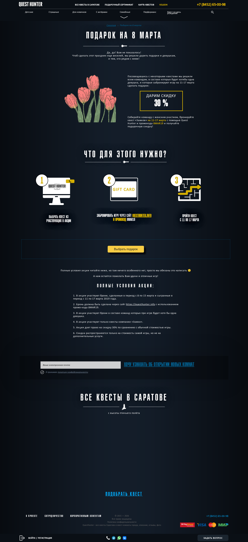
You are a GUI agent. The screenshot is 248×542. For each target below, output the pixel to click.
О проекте (32, 516)
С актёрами (101, 11)
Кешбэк (163, 4)
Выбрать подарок (126, 249)
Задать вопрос (213, 537)
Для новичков (79, 11)
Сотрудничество (54, 516)
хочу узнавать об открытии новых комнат (159, 364)
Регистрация (45, 537)
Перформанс (149, 11)
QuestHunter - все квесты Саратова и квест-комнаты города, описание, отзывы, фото (122, 525)
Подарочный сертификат (119, 4)
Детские (29, 11)
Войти (31, 537)
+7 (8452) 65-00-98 (211, 4)
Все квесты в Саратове (87, 4)
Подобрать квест (124, 494)
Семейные (125, 11)
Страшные (54, 11)
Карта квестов (146, 4)
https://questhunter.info (140, 304)
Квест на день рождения (174, 12)
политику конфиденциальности (73, 372)
